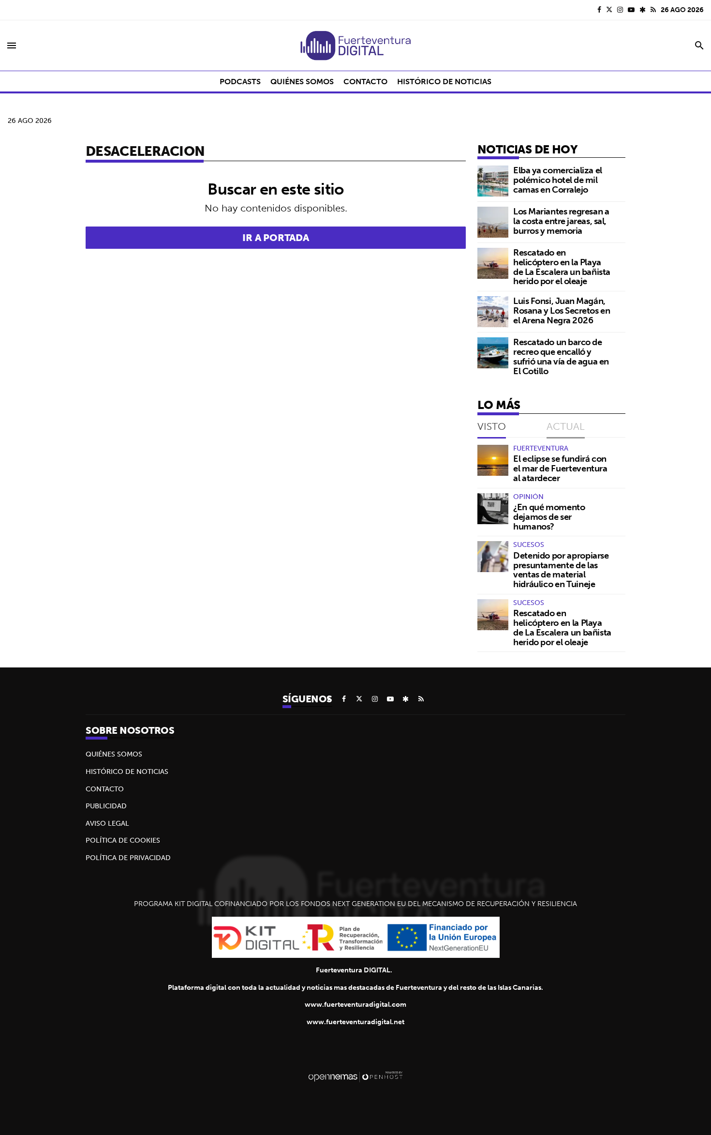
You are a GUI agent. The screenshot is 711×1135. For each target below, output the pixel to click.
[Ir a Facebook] (599, 9)
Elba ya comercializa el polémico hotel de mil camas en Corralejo (557, 180)
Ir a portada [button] (275, 237)
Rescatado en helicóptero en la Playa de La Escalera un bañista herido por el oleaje (561, 266)
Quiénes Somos (114, 754)
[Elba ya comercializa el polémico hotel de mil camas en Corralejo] (492, 181)
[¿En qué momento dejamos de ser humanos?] (492, 508)
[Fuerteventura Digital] (355, 45)
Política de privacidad (128, 857)
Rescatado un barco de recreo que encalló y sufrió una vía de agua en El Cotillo (561, 356)
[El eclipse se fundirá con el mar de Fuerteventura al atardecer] (492, 460)
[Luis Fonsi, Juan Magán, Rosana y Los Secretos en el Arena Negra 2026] (492, 311)
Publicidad (106, 806)
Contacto (105, 789)
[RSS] (653, 9)
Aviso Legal (107, 823)
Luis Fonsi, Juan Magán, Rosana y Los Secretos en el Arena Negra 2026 (561, 310)
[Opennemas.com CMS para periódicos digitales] (355, 1076)
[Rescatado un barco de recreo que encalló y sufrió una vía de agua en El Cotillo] (492, 352)
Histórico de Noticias (127, 771)
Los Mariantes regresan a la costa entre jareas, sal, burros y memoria (561, 221)
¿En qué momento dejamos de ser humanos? (549, 516)
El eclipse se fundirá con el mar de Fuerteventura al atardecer (560, 468)
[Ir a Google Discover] (642, 9)
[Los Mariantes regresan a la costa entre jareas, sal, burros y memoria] (492, 222)
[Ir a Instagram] (620, 9)
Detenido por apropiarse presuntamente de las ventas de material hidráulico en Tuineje (561, 569)
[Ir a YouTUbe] (631, 9)
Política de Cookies (123, 840)
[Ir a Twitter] (609, 9)
